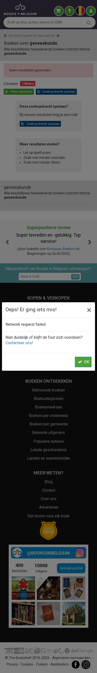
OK (86, 361)
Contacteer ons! (19, 342)
